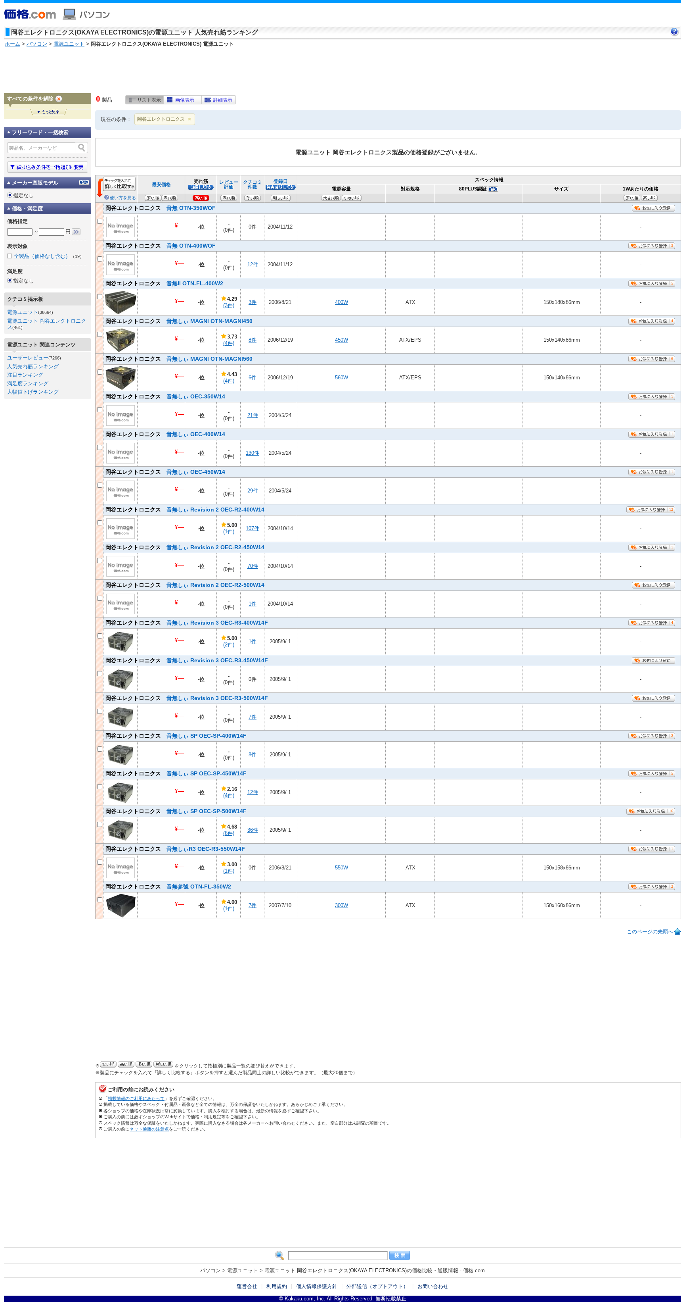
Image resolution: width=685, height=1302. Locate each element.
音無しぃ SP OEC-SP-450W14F (176, 773)
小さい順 (352, 198)
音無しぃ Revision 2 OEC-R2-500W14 (184, 585)
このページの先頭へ (650, 932)
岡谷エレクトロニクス (161, 119)
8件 (252, 340)
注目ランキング (25, 375)
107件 (252, 528)
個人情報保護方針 (316, 1286)
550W (341, 868)
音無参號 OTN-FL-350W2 (168, 886)
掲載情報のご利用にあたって (136, 1098)
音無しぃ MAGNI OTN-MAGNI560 (179, 359)
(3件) (228, 305)
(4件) (228, 343)
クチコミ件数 (252, 184)
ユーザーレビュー (27, 358)
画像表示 (184, 100)
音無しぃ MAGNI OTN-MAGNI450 (179, 321)
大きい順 (331, 198)
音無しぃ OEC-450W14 (165, 472)
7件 (252, 717)
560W (341, 378)
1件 (252, 604)
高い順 (649, 198)
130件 (252, 453)
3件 (252, 302)
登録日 (281, 181)
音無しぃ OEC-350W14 (165, 396)
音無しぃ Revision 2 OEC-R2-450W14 (184, 547)
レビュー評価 (228, 184)
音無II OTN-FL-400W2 (164, 283)
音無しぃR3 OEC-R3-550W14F (175, 849)
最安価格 (161, 184)
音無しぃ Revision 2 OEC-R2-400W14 (184, 509)
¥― (179, 225)
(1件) (228, 532)
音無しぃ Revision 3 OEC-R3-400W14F (186, 622)
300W (341, 905)
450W (341, 340)
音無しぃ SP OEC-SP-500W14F (176, 811)
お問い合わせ (432, 1286)
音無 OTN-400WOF (160, 245)
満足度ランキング (27, 384)
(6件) (228, 833)
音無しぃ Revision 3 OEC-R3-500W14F (186, 698)
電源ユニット (22, 312)
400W (341, 302)
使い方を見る (123, 197)
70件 (252, 566)
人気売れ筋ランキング (33, 366)
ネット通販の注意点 (149, 1129)
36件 (252, 830)
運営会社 (247, 1286)
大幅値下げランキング (33, 392)
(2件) (228, 645)
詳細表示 (222, 100)
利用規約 (276, 1286)
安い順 (632, 198)
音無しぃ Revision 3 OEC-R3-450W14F (186, 660)
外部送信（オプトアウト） (377, 1286)
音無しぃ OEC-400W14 (165, 434)
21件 (252, 415)
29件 (252, 491)
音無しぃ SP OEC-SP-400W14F (176, 736)
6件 (252, 378)
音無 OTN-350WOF (160, 208)
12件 (252, 264)
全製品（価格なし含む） (49, 256)
